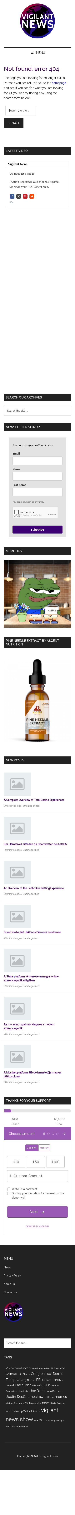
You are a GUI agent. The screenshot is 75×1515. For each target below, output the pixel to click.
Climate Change (22, 1374)
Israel (43, 1385)
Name (16, 469)
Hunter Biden (22, 1385)
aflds (8, 1368)
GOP (54, 1380)
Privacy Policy (12, 1275)
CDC (62, 1368)
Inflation (36, 1385)
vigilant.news (50, 1456)
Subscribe (37, 529)
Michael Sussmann (15, 1403)
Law (40, 1397)
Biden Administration (39, 1368)
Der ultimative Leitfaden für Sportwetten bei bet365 (35, 844)
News (7, 1267)
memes (61, 1397)
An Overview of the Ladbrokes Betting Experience (34, 888)
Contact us (10, 1292)
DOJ (49, 1374)
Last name (19, 485)
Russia (61, 1403)
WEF (42, 1420)
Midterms (30, 1403)
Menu (40, 53)
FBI (39, 1379)
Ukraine (36, 1411)
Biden (24, 1368)
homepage (59, 83)
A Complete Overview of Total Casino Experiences (34, 799)
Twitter (27, 1411)
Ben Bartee (16, 1368)
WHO (48, 1420)
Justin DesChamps (21, 1396)
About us (9, 1283)
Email (16, 453)
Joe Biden (37, 1391)
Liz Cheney (49, 1397)
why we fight (57, 1420)
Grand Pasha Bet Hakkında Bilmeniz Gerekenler (32, 932)
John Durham (54, 1391)
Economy (21, 1380)
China (10, 1374)
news (46, 1403)
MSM (39, 1403)
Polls (53, 1403)
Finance (46, 1380)
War (36, 1420)
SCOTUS (10, 1411)
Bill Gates (55, 1368)
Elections (31, 1380)
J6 (49, 1385)
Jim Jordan (23, 1391)
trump (19, 1411)
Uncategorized (31, 805)
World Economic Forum (17, 1426)
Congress (39, 1373)
